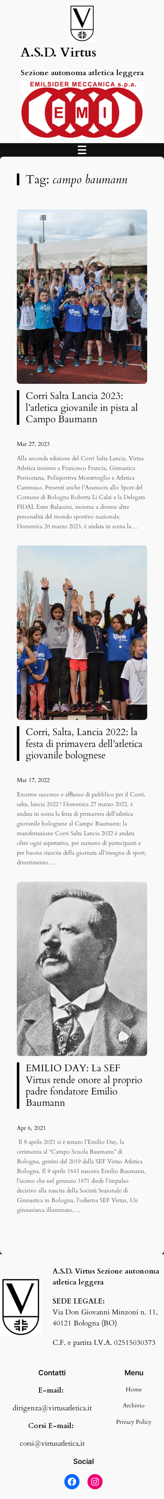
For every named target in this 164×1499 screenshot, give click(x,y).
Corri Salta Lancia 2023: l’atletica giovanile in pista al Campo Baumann (82, 407)
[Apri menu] (82, 150)
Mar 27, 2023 (33, 444)
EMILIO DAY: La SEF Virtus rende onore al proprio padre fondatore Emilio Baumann (84, 1085)
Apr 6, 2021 (31, 1128)
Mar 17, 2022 (33, 780)
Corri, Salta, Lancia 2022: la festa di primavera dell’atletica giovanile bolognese (84, 743)
